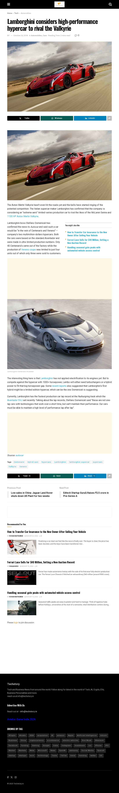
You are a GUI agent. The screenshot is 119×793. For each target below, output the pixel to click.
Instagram (66, 745)
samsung (73, 750)
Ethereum (99, 740)
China (23, 740)
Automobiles (26, 13)
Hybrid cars (33, 462)
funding (24, 745)
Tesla (54, 755)
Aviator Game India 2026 (21, 719)
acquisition (42, 735)
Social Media (88, 750)
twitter (93, 755)
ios (90, 745)
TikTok (64, 755)
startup (12, 755)
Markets (22, 750)
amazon (60, 735)
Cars (45, 35)
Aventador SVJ (14, 400)
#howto (22, 735)
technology (43, 755)
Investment (80, 745)
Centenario (19, 462)
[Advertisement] (59, 278)
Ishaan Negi (13, 566)
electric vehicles (70, 740)
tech (32, 755)
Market (12, 750)
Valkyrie (12, 466)
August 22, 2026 (32, 536)
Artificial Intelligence (87, 735)
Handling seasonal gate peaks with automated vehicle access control (83, 249)
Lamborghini (46, 378)
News (53, 750)
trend (72, 755)
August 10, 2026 (32, 597)
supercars (97, 462)
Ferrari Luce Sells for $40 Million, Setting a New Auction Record (87, 241)
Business (13, 740)
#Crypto (12, 735)
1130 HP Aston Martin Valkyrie (22, 216)
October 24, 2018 (20, 35)
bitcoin (103, 735)
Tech (16, 13)
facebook (13, 745)
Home (9, 13)
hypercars (46, 462)
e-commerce (53, 740)
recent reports (59, 386)
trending (83, 755)
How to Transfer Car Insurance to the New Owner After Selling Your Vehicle (87, 234)
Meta (32, 750)
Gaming (35, 745)
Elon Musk (86, 740)
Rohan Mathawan (16, 536)
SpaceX (100, 750)
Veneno (23, 466)
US (101, 755)
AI (52, 735)
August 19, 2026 (27, 566)
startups (22, 755)
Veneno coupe (28, 249)
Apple (70, 735)
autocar (19, 455)
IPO (107, 745)
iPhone (98, 745)
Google (46, 745)
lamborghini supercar (79, 462)
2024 (32, 735)
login (16, 622)
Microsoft (42, 750)
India (55, 745)
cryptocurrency (37, 740)
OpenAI (62, 750)
